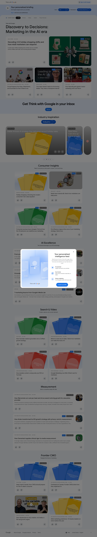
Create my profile (62, 284)
